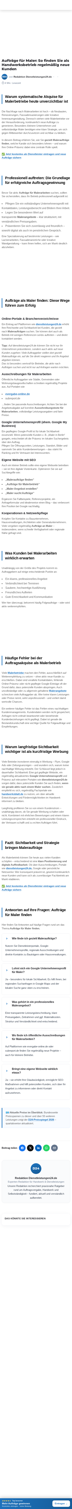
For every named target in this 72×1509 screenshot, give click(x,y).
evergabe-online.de (17, 394)
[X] (30, 1148)
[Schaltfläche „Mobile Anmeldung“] (68, 5)
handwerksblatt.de (12, 794)
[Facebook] (22, 1148)
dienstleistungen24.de (48, 324)
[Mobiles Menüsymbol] (3, 5)
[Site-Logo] (7, 5)
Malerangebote (57, 690)
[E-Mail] (54, 1148)
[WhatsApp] (46, 1148)
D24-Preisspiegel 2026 (41, 1119)
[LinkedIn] (38, 1148)
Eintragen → (61, 1503)
